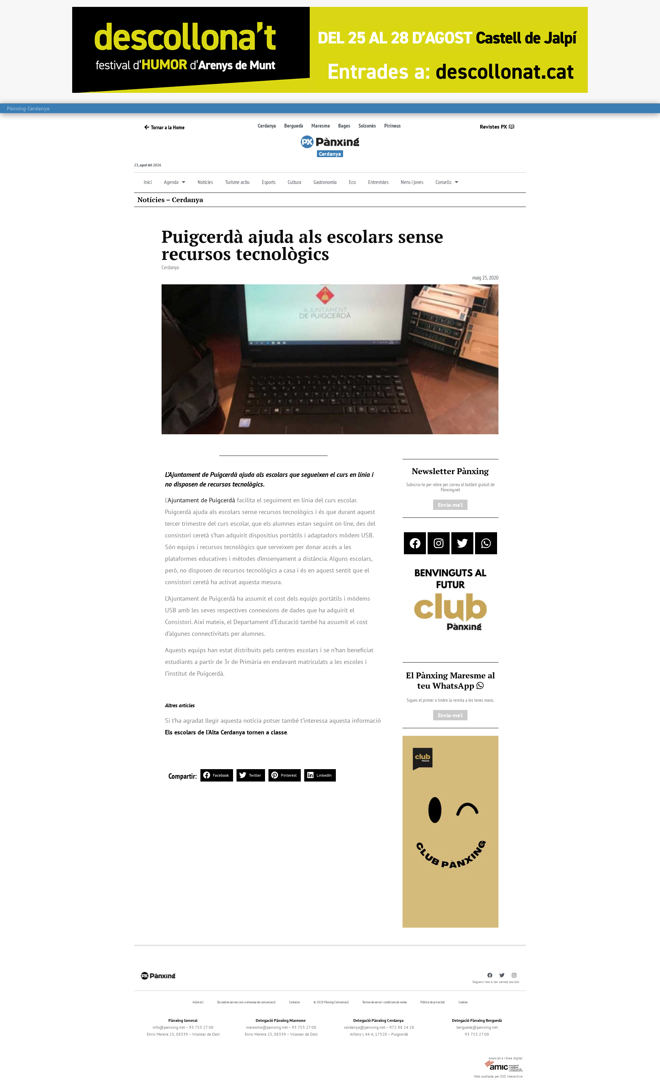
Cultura (294, 181)
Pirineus (392, 125)
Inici (148, 181)
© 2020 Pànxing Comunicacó (331, 1002)
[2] (450, 831)
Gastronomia (325, 181)
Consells (443, 181)
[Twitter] (462, 543)
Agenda (171, 181)
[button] (216, 775)
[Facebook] (415, 543)
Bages (344, 125)
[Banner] (330, 49)
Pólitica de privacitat (432, 1002)
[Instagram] (439, 543)
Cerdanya (267, 125)
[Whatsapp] (486, 543)
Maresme (320, 125)
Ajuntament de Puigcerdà (201, 500)
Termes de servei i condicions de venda (384, 1002)
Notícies (205, 181)
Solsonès (367, 125)
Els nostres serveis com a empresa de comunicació (246, 1002)
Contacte (294, 1002)
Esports (268, 181)
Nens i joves (412, 181)
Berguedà (293, 125)
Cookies (463, 1002)
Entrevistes (378, 181)
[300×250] (450, 600)
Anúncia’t (198, 1002)
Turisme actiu (237, 181)
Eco (352, 181)
